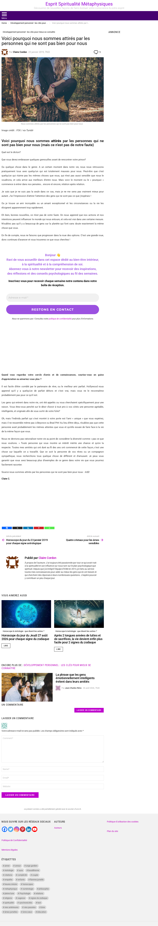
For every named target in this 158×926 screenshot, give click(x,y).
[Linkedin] (28, 528)
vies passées (30, 907)
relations (39, 893)
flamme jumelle (37, 879)
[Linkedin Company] (28, 829)
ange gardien (31, 866)
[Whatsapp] (49, 528)
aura (21, 870)
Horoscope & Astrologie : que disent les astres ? (23, 631)
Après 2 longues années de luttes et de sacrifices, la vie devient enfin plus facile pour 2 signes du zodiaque (78, 639)
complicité (22, 875)
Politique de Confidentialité (14, 840)
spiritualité (9, 903)
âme (43, 907)
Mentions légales (10, 850)
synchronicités (25, 903)
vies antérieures (12, 907)
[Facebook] (7, 528)
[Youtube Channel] (34, 829)
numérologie (28, 889)
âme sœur (27, 912)
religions (8, 898)
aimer (7, 866)
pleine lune (9, 893)
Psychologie (25, 893)
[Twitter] (10, 829)
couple (35, 875)
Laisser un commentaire (89, 710)
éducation (41, 912)
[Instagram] (16, 829)
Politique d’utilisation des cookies (122, 821)
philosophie (44, 889)
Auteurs (58, 828)
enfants (21, 879)
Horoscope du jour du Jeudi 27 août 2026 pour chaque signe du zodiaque (25, 637)
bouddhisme (33, 870)
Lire (6, 646)
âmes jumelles (11, 912)
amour (18, 866)
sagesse (21, 898)
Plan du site (112, 831)
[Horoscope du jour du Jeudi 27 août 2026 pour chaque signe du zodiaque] (26, 614)
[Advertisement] (53, 351)
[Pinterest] (39, 528)
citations (8, 875)
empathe (8, 879)
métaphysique (11, 889)
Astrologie (9, 870)
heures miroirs (11, 884)
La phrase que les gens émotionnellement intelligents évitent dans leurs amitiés (75, 678)
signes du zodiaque (39, 898)
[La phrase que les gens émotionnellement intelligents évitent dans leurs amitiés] (27, 687)
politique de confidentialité (60, 319)
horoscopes (28, 884)
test (39, 903)
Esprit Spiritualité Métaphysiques (79, 4)
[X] (17, 528)
